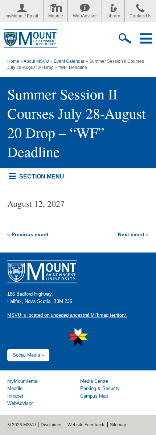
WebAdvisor (85, 16)
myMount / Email (21, 16)
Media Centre (94, 381)
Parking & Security (100, 388)
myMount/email (23, 381)
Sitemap (118, 424)
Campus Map (94, 396)
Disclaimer (51, 424)
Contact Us (140, 16)
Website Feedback (85, 424)
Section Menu (41, 176)
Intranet (15, 396)
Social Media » (28, 355)
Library (113, 16)
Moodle (55, 16)
